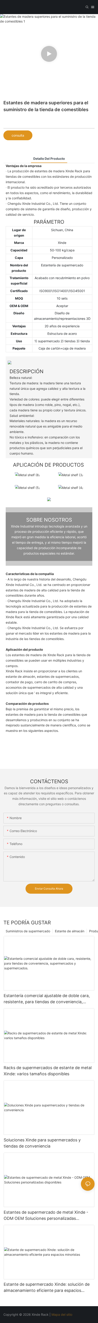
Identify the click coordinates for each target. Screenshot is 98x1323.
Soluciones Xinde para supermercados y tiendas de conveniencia (42, 1143)
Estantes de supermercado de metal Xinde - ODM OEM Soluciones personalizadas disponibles (46, 1215)
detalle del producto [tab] (49, 158)
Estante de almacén (69, 931)
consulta (18, 135)
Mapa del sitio (62, 1314)
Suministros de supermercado (28, 931)
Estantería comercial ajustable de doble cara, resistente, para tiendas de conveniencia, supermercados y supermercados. (47, 999)
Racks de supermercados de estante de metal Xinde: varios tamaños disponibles (48, 1070)
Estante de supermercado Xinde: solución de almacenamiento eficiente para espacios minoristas (47, 1287)
